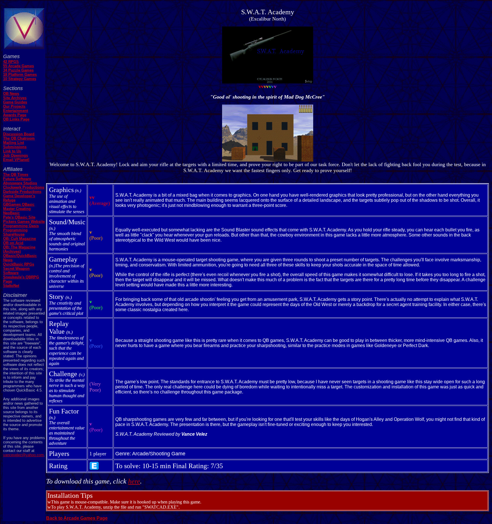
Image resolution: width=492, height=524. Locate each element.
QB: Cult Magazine (19, 238)
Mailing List (13, 142)
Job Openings (15, 155)
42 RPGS (11, 62)
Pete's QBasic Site (19, 217)
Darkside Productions (22, 191)
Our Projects (14, 106)
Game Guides (15, 102)
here (134, 481)
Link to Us (12, 151)
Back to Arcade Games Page (77, 518)
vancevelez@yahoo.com (23, 455)
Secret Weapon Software (16, 270)
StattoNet (11, 286)
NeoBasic (11, 213)
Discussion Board (18, 134)
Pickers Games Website (24, 221)
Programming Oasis (21, 226)
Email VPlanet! (16, 160)
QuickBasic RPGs (18, 264)
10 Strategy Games (19, 79)
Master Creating (17, 209)
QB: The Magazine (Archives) (19, 249)
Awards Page (14, 115)
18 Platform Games (20, 74)
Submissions (14, 147)
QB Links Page (16, 119)
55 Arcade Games (18, 66)
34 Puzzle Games (18, 70)
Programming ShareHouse (15, 232)
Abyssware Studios (20, 183)
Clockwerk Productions (23, 187)
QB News (11, 93)
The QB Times (15, 174)
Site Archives (14, 98)
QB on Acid (13, 243)
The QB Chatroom (19, 138)
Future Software (17, 179)
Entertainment (15, 111)
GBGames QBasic (18, 204)
